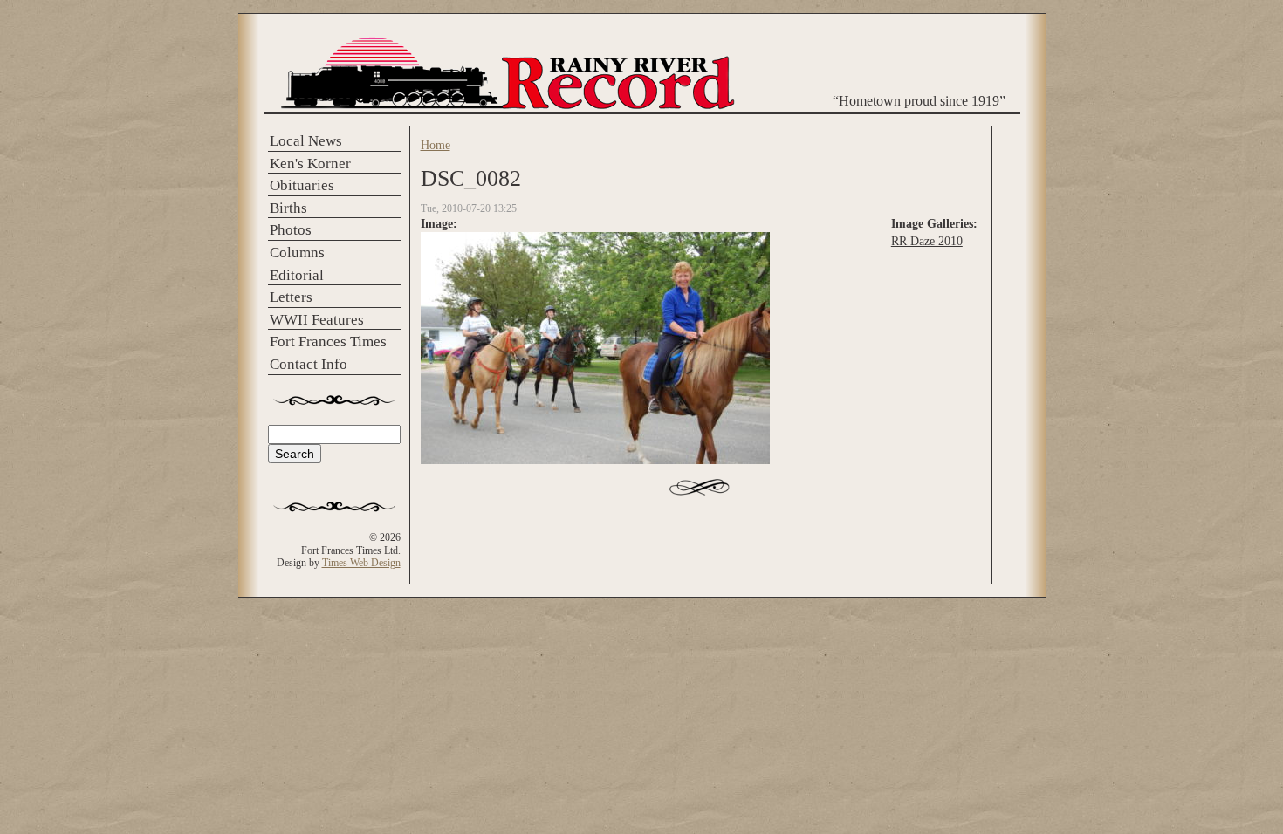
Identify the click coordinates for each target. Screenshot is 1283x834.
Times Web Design (361, 562)
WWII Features (317, 319)
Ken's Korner (310, 163)
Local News (306, 141)
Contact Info (308, 364)
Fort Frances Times (328, 341)
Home (435, 145)
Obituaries (302, 185)
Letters (291, 297)
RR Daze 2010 (927, 241)
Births (288, 208)
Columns (297, 252)
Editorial (297, 275)
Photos (291, 230)
